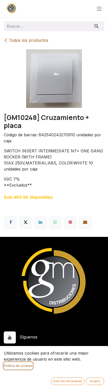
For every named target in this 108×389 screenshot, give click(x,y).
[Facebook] (11, 222)
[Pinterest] (70, 222)
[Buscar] (96, 26)
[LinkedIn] (40, 222)
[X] (26, 222)
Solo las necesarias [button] (67, 381)
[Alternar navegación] (99, 8)
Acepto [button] (95, 381)
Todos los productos (28, 40)
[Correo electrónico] (85, 222)
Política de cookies (18, 366)
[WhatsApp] (55, 222)
